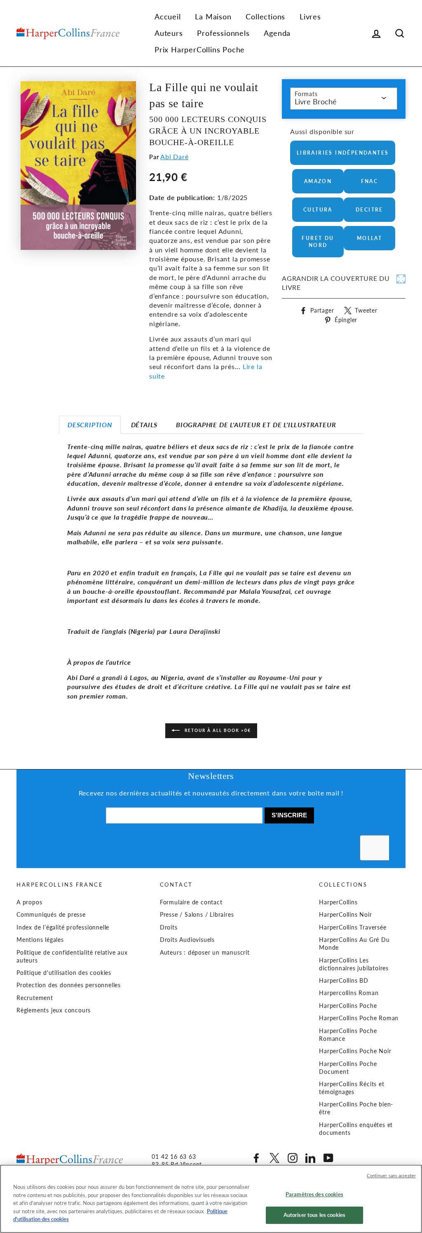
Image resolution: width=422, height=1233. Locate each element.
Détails (144, 424)
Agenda (277, 33)
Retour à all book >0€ (217, 730)
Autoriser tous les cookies (314, 1215)
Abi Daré (174, 156)
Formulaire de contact (191, 902)
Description (90, 424)
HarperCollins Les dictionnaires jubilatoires (354, 964)
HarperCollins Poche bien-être (356, 1108)
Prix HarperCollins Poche (200, 49)
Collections (265, 16)
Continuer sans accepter (391, 1175)
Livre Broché (316, 101)
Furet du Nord (318, 241)
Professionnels (223, 33)
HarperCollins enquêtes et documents (356, 1129)
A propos (29, 902)
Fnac (369, 181)
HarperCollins (338, 902)
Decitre (369, 210)
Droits (169, 927)
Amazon (318, 181)
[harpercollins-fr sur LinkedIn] (310, 1158)
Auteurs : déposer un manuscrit (205, 952)
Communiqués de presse (51, 914)
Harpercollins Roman (348, 993)
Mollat (369, 238)
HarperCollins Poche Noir (355, 1051)
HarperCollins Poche (348, 1005)
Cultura (318, 210)
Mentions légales (40, 940)
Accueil (168, 16)
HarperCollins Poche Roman (359, 1018)
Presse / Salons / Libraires (197, 914)
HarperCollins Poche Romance (348, 1035)
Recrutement (34, 998)
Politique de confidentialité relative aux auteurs (72, 956)
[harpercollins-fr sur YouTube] (328, 1158)
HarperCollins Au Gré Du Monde (354, 944)
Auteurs (169, 33)
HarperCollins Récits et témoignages (351, 1088)
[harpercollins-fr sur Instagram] (293, 1158)
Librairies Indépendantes (343, 153)
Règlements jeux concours (53, 1010)
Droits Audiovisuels (187, 940)
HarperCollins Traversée (352, 927)
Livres (310, 16)
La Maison (213, 16)
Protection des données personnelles (68, 985)
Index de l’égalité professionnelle (62, 927)
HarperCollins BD (343, 980)
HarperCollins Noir (345, 914)
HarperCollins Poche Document (348, 1068)
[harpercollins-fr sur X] (274, 1158)
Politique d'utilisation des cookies (63, 972)
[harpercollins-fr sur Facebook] (256, 1158)
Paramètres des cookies (314, 1194)
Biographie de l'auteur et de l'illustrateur (256, 424)
